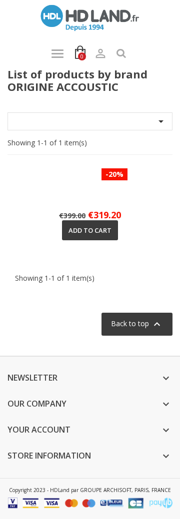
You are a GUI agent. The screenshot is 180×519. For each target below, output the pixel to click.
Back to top (137, 324)
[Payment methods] (90, 502)
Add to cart (90, 230)
